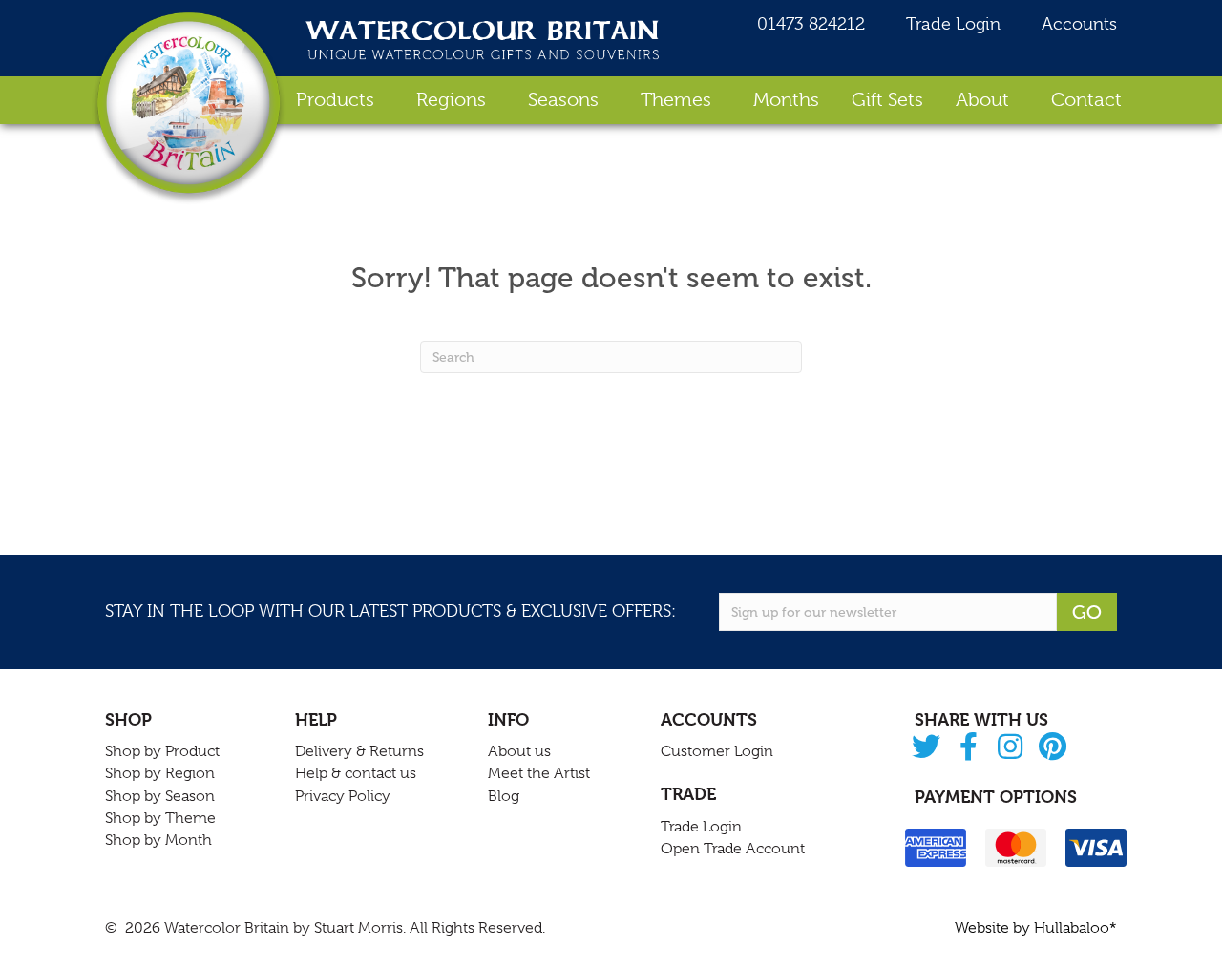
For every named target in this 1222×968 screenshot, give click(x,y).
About (982, 100)
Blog (503, 796)
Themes (676, 100)
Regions (451, 100)
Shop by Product (162, 751)
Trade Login (951, 23)
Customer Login (717, 751)
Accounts (1077, 23)
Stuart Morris (358, 927)
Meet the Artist (539, 773)
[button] (926, 748)
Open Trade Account (733, 848)
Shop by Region (160, 773)
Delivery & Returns (359, 751)
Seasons (563, 100)
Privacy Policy (342, 796)
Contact (1086, 100)
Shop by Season (160, 796)
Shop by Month (158, 840)
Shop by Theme (160, 818)
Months (786, 100)
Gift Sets (887, 100)
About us (519, 751)
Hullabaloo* (1075, 927)
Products (335, 100)
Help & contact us (355, 773)
